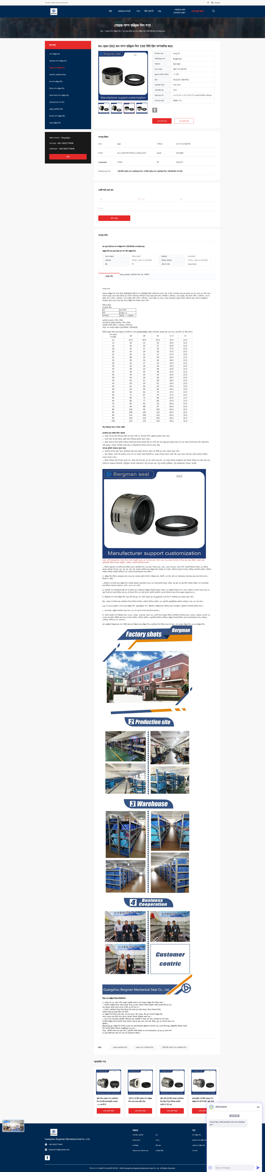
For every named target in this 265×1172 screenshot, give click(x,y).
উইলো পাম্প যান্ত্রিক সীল (56, 88)
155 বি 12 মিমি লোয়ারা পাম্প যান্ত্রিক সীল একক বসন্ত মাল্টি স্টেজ (140, 1099)
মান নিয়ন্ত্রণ (135, 1145)
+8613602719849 (66, 149)
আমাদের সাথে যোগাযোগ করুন (140, 1151)
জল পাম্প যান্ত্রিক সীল (55, 81)
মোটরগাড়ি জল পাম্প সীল (56, 102)
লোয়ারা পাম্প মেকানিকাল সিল (144, 1047)
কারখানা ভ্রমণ (136, 1140)
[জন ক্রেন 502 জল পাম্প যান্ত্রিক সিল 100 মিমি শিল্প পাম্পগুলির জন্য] (123, 76)
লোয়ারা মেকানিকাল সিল (120, 1047)
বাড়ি (101, 31)
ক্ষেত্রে (157, 1140)
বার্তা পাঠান (114, 218)
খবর (156, 1135)
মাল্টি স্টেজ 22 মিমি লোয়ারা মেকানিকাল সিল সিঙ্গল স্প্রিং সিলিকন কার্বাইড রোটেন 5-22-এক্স (172, 1101)
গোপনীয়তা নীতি (159, 1151)
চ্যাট (68, 156)
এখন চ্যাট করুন (162, 121)
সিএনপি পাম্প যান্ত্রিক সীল (57, 116)
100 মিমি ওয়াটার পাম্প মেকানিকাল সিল (174, 1047)
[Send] (258, 1168)
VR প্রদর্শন (148, 11)
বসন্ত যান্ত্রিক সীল (55, 123)
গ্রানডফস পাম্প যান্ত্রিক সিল (58, 61)
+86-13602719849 (65, 143)
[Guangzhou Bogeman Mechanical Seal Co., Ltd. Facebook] (208, 3)
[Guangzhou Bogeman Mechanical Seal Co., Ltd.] (53, 11)
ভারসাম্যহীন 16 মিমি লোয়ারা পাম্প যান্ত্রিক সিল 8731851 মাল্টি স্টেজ (203, 1099)
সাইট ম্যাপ (158, 1145)
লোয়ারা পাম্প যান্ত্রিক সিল (113, 31)
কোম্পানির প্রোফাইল (137, 1135)
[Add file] (210, 1168)
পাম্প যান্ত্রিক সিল (54, 54)
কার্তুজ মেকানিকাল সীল (56, 109)
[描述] (213, 11)
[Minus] (258, 1107)
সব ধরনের (194, 1151)
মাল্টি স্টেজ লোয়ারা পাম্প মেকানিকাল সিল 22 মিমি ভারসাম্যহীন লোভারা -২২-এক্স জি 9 (107, 1101)
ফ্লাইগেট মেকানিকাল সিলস (57, 75)
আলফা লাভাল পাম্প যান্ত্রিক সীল (59, 95)
